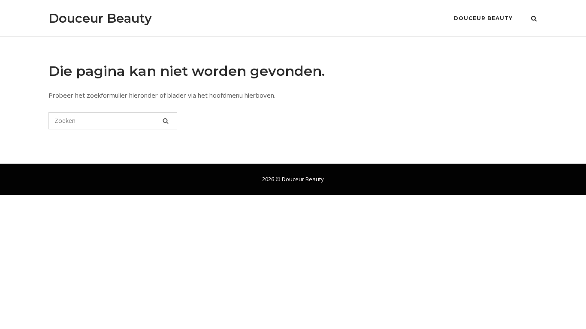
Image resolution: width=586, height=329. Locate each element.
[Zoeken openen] (534, 19)
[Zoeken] (165, 120)
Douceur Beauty (100, 18)
